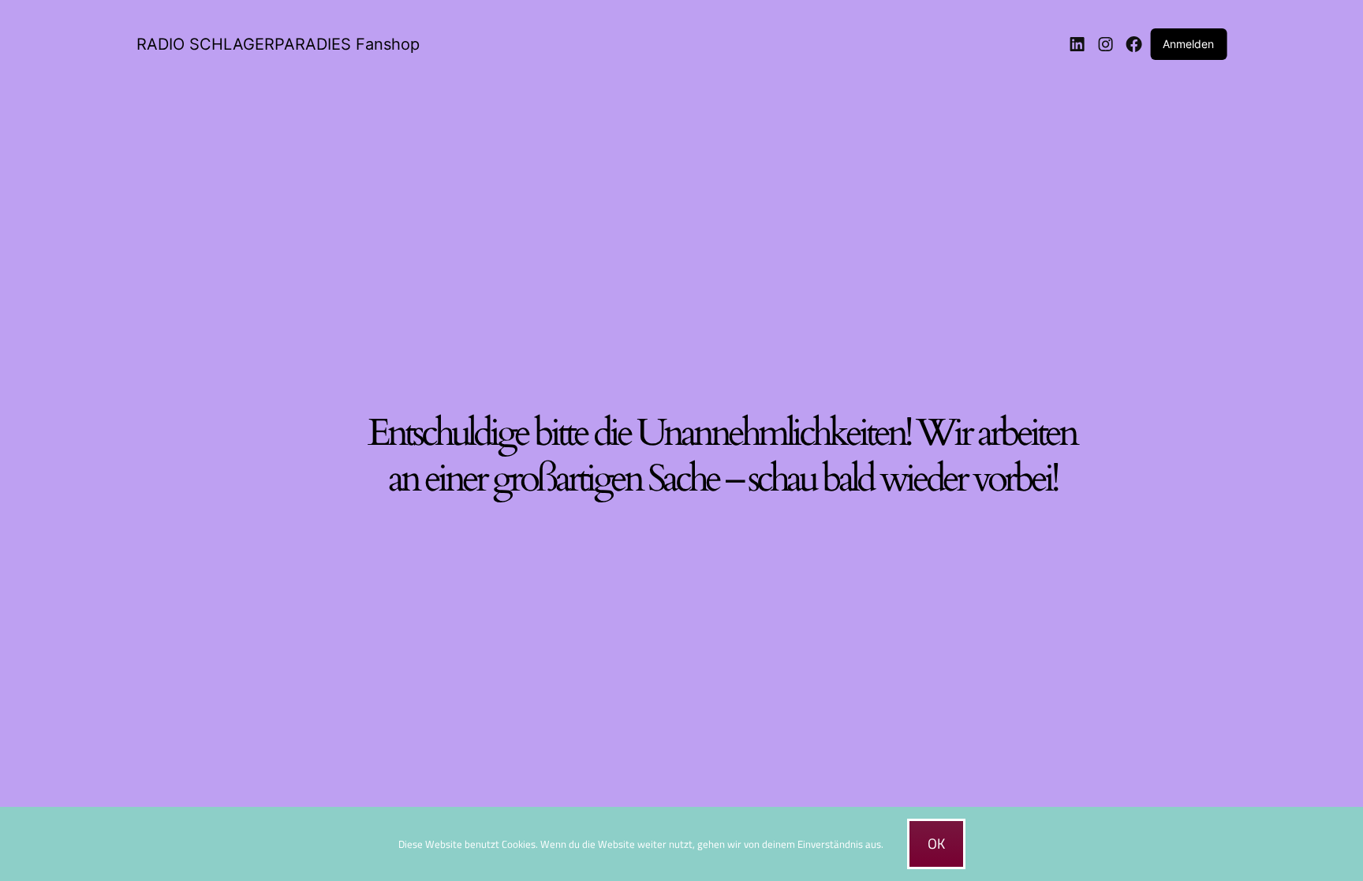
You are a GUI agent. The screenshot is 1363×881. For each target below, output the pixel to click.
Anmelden (1188, 43)
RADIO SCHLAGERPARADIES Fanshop (278, 44)
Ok (936, 843)
